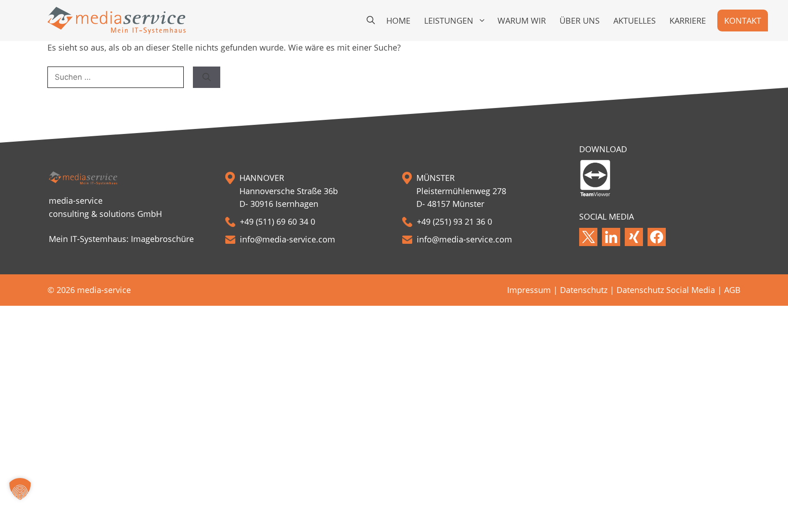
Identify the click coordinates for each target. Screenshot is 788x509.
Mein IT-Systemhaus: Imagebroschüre (121, 238)
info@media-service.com (287, 239)
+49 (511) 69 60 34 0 (277, 221)
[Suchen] (206, 77)
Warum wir (522, 20)
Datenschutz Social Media (666, 289)
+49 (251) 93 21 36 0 (454, 221)
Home (398, 20)
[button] (371, 20)
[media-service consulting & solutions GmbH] (116, 20)
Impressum (529, 289)
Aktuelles (634, 20)
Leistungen (448, 20)
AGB (732, 289)
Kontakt (742, 20)
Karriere (687, 20)
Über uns (580, 20)
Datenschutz (583, 289)
